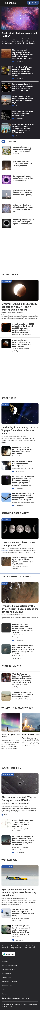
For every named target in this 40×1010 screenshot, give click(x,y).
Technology (7, 867)
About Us (5, 961)
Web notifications (7, 990)
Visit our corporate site (27, 947)
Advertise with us (7, 986)
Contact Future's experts (9, 965)
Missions (5, 404)
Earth (4, 583)
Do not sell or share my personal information (15, 998)
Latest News (12, 141)
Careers (4, 994)
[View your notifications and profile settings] (33, 3)
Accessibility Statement (9, 981)
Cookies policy (7, 977)
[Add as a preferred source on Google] (8, 954)
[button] (36, 3)
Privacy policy (6, 973)
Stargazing (6, 281)
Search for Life (7, 774)
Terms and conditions (8, 969)
